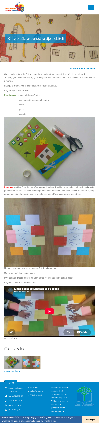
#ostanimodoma (87, 68)
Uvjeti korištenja (36, 395)
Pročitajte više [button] (50, 421)
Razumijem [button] (90, 419)
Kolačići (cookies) (36, 391)
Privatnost (34, 387)
